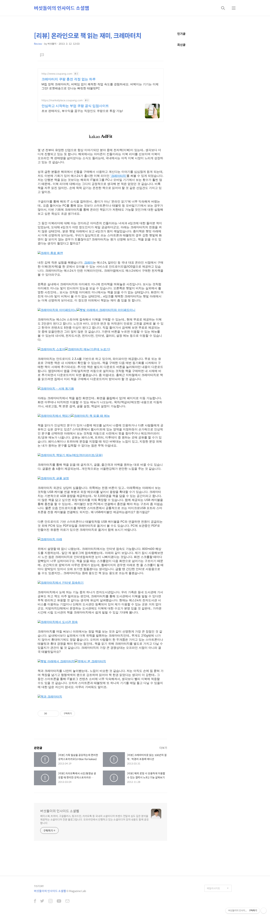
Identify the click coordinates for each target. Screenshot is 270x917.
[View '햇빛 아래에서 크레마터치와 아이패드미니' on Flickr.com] (106, 310)
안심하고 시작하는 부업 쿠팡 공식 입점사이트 (75, 106)
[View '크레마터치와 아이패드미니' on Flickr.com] (57, 310)
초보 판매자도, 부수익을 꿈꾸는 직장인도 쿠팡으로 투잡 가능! (82, 111)
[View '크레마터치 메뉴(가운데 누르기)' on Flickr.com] (87, 349)
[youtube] (59, 901)
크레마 (88, 262)
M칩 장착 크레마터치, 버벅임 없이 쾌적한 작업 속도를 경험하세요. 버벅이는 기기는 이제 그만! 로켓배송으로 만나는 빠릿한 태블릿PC (100, 86)
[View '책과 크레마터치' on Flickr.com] (50, 696)
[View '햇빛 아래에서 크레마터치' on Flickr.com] (56, 661)
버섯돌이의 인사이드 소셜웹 (61, 8)
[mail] (67, 901)
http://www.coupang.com (57, 73)
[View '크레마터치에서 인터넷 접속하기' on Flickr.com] (61, 582)
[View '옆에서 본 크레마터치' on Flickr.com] (90, 661)
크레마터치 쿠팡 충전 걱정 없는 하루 (69, 79)
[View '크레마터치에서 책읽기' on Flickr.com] (54, 416)
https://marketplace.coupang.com (62, 100)
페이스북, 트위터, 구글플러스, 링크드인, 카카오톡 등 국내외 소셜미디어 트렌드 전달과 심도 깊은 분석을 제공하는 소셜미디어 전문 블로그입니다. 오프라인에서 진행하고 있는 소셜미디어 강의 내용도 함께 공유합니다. (94, 819)
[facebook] (35, 901)
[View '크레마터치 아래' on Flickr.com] (50, 539)
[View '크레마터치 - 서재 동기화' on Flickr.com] (56, 388)
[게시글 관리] (55, 713)
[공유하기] (50, 713)
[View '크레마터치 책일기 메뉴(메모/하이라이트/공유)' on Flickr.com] (70, 455)
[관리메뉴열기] (263, 910)
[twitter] (42, 901)
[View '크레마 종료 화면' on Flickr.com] (50, 253)
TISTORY (39, 886)
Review (38, 44)
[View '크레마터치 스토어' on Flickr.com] (51, 349)
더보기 (163, 748)
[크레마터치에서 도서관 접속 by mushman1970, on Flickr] (58, 622)
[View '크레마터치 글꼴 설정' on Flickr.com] (53, 478)
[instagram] (50, 901)
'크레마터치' (118, 176)
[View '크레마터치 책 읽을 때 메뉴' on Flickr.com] (90, 416)
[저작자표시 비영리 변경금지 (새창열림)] (80, 713)
